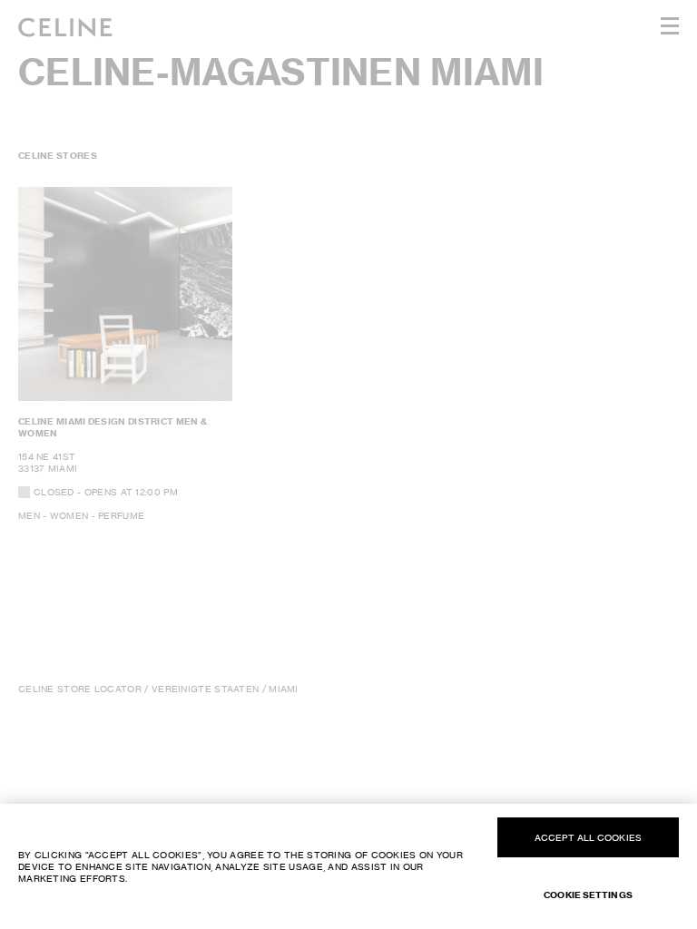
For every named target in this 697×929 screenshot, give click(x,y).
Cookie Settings (588, 895)
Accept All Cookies (588, 837)
